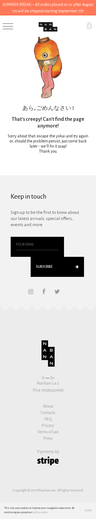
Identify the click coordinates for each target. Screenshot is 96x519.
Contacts (48, 412)
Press (48, 438)
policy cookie (40, 512)
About (48, 406)
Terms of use (48, 432)
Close (88, 510)
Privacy (48, 425)
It (43, 378)
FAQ (47, 419)
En (52, 378)
